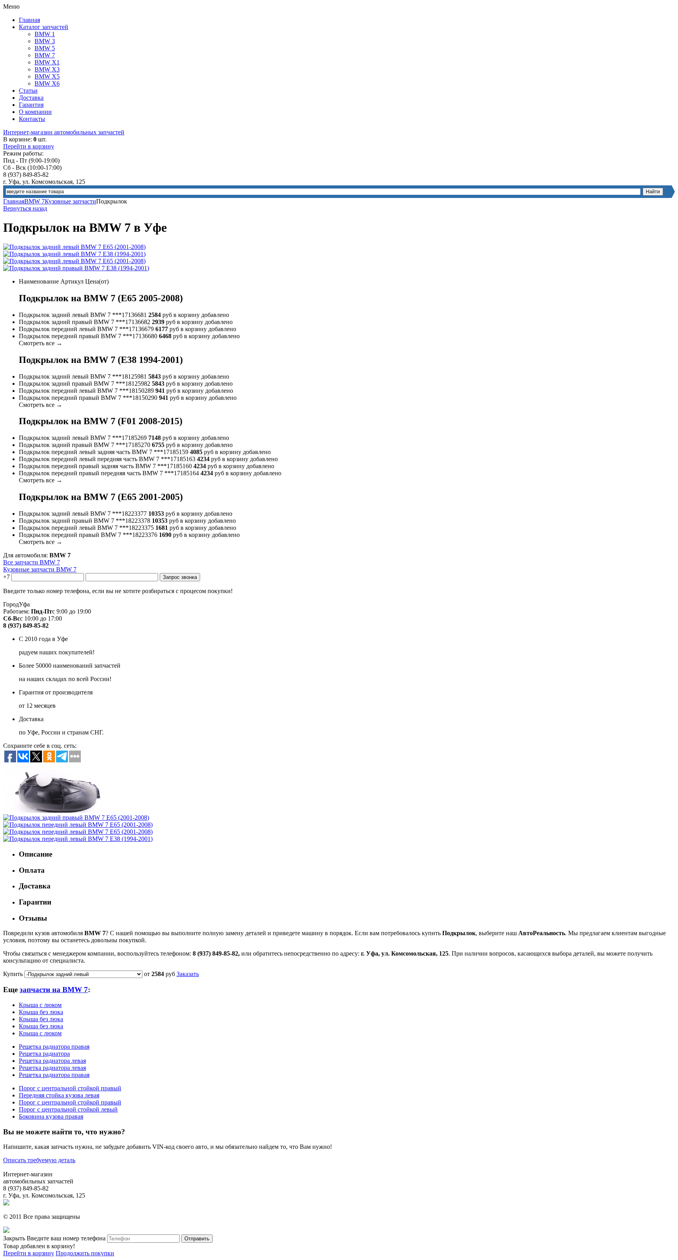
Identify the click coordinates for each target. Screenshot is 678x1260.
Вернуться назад (25, 208)
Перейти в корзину (28, 146)
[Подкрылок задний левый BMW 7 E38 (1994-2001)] (74, 254)
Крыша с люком (40, 1005)
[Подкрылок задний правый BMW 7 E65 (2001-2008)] (56, 810)
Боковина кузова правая (51, 1116)
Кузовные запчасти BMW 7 (40, 569)
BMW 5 (45, 48)
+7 (6, 576)
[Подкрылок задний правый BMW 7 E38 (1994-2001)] (76, 268)
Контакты (32, 118)
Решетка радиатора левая (52, 1060)
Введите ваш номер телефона (66, 1238)
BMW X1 (47, 62)
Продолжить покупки (85, 1253)
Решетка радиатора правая (54, 1046)
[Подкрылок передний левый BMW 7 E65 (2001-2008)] (78, 824)
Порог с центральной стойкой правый (70, 1088)
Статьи (28, 90)
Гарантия (31, 104)
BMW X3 (47, 69)
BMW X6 (47, 83)
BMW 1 (45, 34)
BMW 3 (45, 41)
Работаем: (16, 611)
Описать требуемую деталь (39, 1160)
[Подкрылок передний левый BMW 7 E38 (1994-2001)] (78, 838)
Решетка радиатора (44, 1053)
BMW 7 (45, 55)
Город (11, 604)
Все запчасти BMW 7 (31, 562)
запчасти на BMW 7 (54, 989)
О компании (35, 111)
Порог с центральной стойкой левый (68, 1109)
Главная (29, 19)
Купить (13, 974)
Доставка (31, 97)
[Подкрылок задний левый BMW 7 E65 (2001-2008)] (74, 247)
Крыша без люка (41, 1012)
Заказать (188, 974)
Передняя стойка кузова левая (59, 1095)
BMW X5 (47, 76)
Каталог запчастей (43, 27)
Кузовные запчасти (70, 201)
